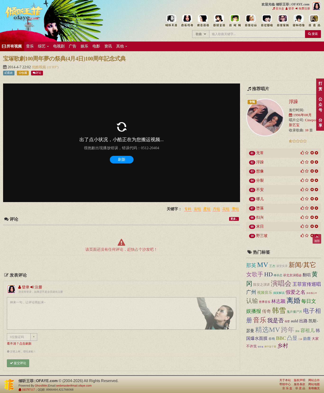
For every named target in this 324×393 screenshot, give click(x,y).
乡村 (282, 346)
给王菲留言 (266, 21)
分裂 (260, 180)
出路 (303, 321)
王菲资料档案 (298, 21)
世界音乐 (264, 302)
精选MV (267, 329)
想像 (260, 171)
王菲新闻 (202, 21)
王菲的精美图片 (218, 21)
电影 (96, 46)
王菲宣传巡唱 (306, 284)
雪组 (235, 209)
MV (262, 264)
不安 (260, 190)
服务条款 (299, 384)
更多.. (234, 218)
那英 (251, 265)
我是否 (275, 320)
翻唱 (307, 275)
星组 (206, 209)
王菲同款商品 (314, 21)
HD (268, 274)
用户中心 (282, 21)
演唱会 (281, 283)
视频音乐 (264, 293)
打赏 (320, 86)
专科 (187, 209)
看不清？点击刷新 (19, 343)
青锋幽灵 (314, 388)
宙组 (197, 209)
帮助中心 (285, 384)
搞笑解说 (279, 293)
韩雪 (279, 310)
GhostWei (41, 385)
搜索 (314, 34)
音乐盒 (279, 8)
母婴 (287, 321)
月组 (216, 209)
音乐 (30, 46)
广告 (72, 46)
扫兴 (260, 217)
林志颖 (278, 301)
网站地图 (314, 384)
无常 (260, 153)
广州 (251, 292)
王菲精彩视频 (234, 21)
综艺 (42, 46)
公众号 (320, 104)
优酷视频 (39, 67)
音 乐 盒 (287, 388)
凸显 (292, 338)
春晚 (271, 339)
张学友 (261, 347)
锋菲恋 (278, 275)
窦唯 (297, 331)
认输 (252, 301)
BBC (281, 338)
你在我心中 (311, 293)
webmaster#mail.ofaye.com (74, 385)
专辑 (252, 101)
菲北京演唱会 (292, 275)
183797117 (28, 389)
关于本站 (285, 380)
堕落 (260, 208)
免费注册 (304, 8)
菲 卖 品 (300, 388)
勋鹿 (307, 339)
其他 (120, 46)
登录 (291, 8)
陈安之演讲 (261, 285)
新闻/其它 (302, 264)
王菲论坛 (250, 21)
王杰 (272, 266)
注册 (38, 287)
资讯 (108, 46)
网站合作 (314, 380)
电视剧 (59, 46)
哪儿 (260, 199)
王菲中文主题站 (171, 21)
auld (294, 321)
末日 (260, 226)
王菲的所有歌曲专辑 (187, 21)
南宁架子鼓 (270, 346)
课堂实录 (282, 266)
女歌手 (254, 274)
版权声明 (299, 380)
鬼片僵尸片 (294, 312)
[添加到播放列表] (312, 153)
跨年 (287, 329)
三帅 (300, 339)
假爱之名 (295, 292)
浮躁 (293, 101)
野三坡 (262, 236)
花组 (225, 209)
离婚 (293, 300)
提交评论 (19, 363)
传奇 (266, 311)
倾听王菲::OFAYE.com (24, 14)
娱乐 (84, 46)
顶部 (317, 241)
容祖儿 (308, 330)
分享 (320, 123)
